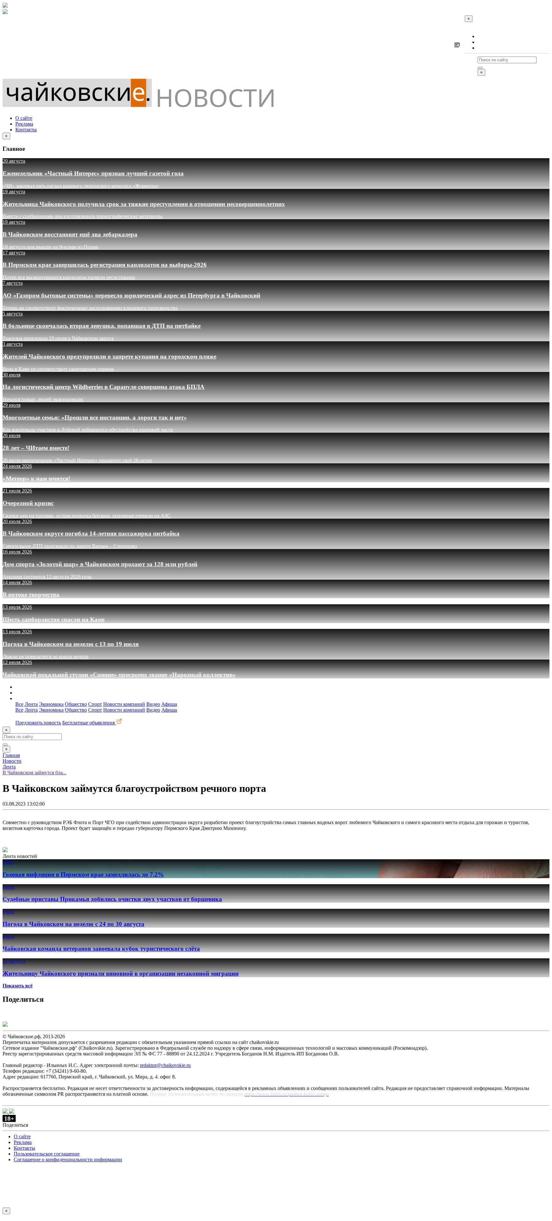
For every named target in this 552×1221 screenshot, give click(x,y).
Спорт (95, 704)
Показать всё (18, 985)
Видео (153, 704)
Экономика (51, 704)
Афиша (169, 704)
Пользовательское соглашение (47, 1153)
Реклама (486, 42)
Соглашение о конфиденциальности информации (68, 1159)
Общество (76, 704)
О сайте (486, 36)
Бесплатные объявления (89, 722)
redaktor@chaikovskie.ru (165, 1065)
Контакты (488, 47)
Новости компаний (124, 704)
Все (19, 704)
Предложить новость (38, 722)
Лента (31, 704)
